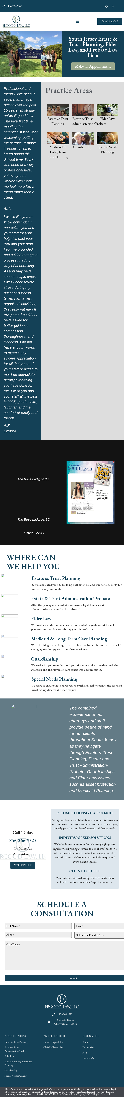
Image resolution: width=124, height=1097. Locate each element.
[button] (77, 21)
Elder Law (41, 618)
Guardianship (44, 659)
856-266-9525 (22, 840)
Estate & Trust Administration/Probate (70, 598)
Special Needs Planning (54, 679)
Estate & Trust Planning (56, 578)
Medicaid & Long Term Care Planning (69, 639)
